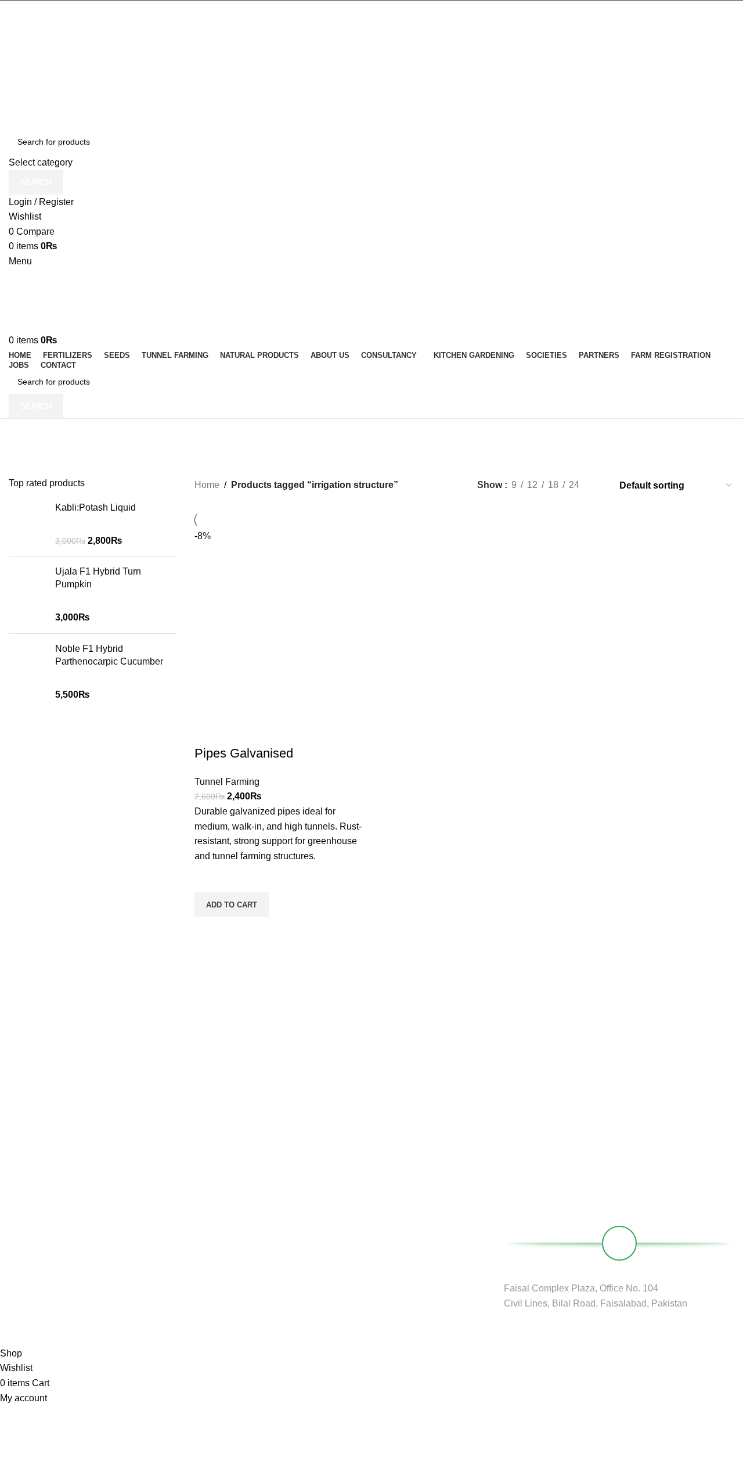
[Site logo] (371, 32)
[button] (231, 904)
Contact (271, 1274)
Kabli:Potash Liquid (95, 507)
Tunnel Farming (226, 782)
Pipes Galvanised (243, 753)
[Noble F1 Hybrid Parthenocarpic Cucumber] (27, 672)
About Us (273, 1214)
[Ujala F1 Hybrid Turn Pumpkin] (27, 595)
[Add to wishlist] (208, 877)
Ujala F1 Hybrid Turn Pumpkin (98, 577)
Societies (273, 1254)
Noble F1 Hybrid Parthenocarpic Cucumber (109, 655)
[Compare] (208, 730)
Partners (272, 1234)
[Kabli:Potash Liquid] (27, 524)
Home (206, 485)
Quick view (208, 931)
